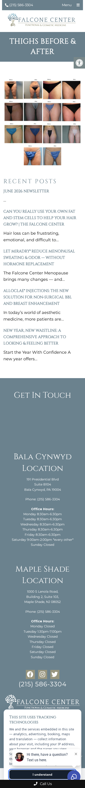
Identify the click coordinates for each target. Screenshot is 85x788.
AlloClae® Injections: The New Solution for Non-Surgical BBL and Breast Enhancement (37, 297)
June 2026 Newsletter (26, 191)
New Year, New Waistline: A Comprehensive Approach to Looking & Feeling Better (34, 337)
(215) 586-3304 (21, 5)
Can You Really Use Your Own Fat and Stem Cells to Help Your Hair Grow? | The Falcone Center (39, 218)
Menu (67, 5)
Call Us (45, 784)
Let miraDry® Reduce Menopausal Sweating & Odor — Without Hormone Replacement (39, 258)
